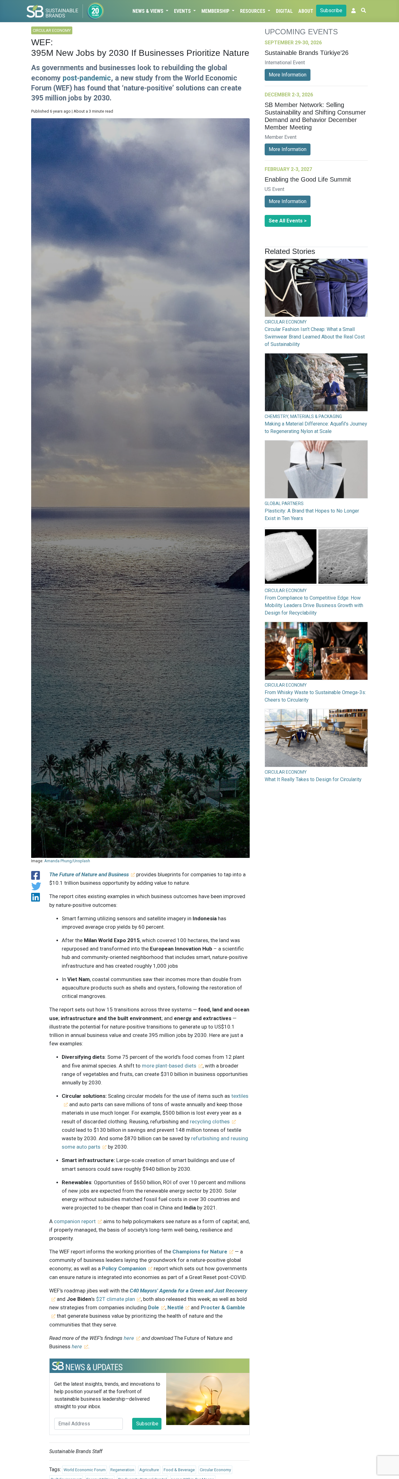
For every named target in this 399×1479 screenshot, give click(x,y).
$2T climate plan (115, 1299)
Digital (284, 11)
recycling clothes (210, 1121)
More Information (287, 75)
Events (183, 11)
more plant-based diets (169, 1066)
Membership (216, 11)
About (305, 11)
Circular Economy (215, 1469)
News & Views (148, 11)
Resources (253, 11)
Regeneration (122, 1469)
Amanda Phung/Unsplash (67, 861)
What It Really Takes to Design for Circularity (313, 779)
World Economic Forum (85, 1469)
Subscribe (331, 10)
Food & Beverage (179, 1469)
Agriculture (149, 1469)
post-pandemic (87, 78)
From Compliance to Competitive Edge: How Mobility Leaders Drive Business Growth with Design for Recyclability (314, 605)
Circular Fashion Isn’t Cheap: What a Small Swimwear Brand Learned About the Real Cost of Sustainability (315, 336)
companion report (75, 1221)
